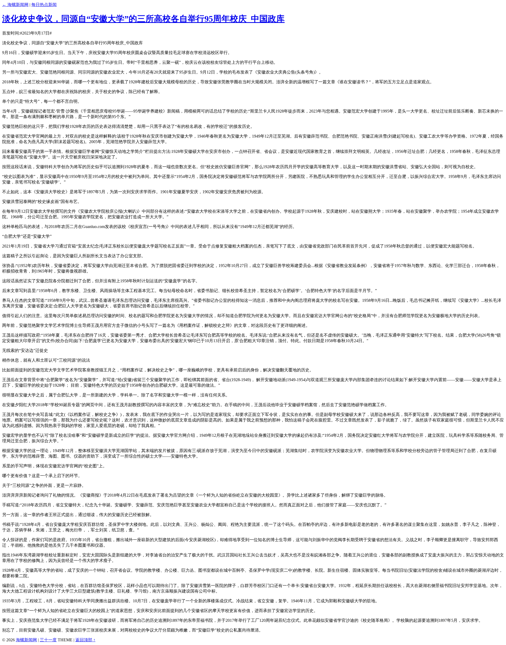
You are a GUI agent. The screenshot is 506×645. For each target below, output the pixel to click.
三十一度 (48, 640)
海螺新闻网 (26, 640)
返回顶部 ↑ (85, 640)
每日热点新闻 (44, 4)
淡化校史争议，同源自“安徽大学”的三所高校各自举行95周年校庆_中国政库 (143, 18)
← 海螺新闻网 (15, 4)
